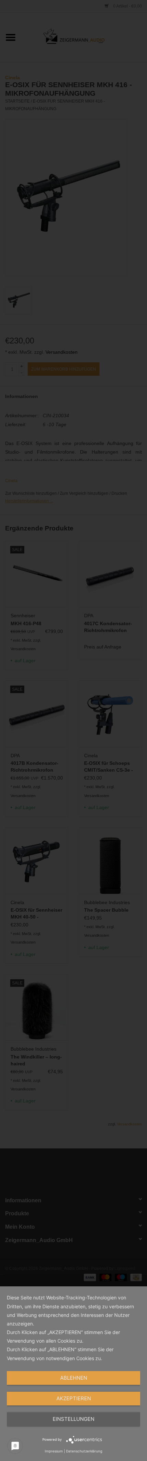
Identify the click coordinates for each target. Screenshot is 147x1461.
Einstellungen (73, 1419)
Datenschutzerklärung (84, 1451)
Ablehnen (73, 1378)
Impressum (54, 1451)
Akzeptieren (73, 1398)
